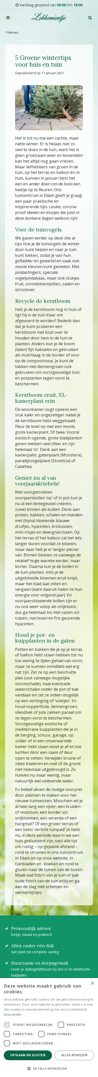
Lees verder (12, 1014)
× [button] (92, 983)
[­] (8, 18)
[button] (49, 1068)
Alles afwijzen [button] (74, 1055)
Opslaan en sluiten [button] (27, 1055)
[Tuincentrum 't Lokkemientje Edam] (48, 18)
